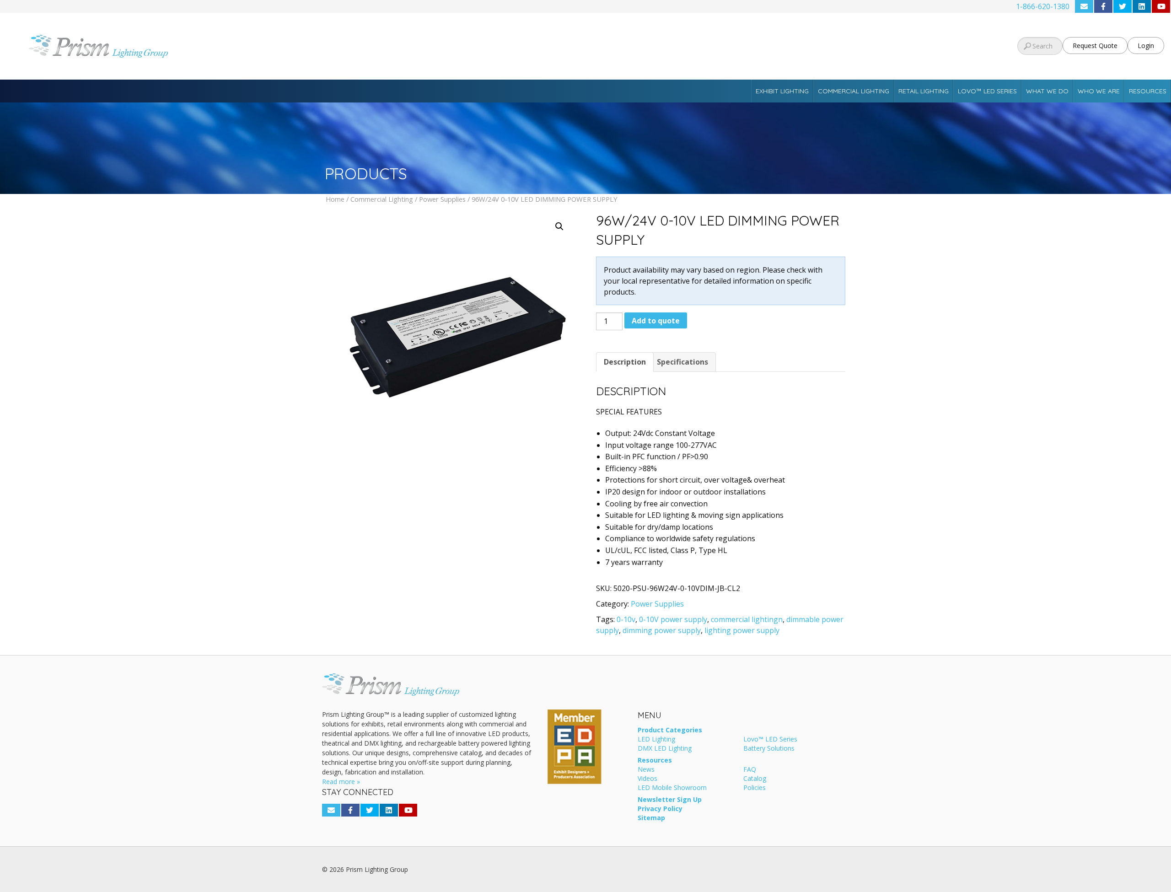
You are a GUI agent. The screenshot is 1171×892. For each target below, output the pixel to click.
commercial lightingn (747, 619)
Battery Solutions (769, 748)
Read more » (341, 781)
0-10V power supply (673, 619)
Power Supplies (442, 199)
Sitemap (651, 818)
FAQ (749, 770)
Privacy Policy (660, 809)
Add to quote (656, 321)
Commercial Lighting (853, 91)
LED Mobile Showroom (672, 788)
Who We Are (1099, 91)
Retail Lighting (923, 91)
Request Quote (1095, 45)
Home (335, 199)
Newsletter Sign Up (670, 800)
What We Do (1047, 91)
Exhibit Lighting (782, 91)
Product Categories (670, 730)
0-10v (626, 619)
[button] (559, 226)
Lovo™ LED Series (987, 91)
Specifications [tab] (682, 362)
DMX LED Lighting (665, 748)
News (646, 770)
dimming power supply (662, 630)
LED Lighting (656, 739)
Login (1146, 45)
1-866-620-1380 (1042, 6)
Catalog (754, 779)
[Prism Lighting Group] (195, 46)
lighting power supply (741, 630)
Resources (1147, 91)
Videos (647, 779)
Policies (754, 788)
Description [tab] (625, 362)
